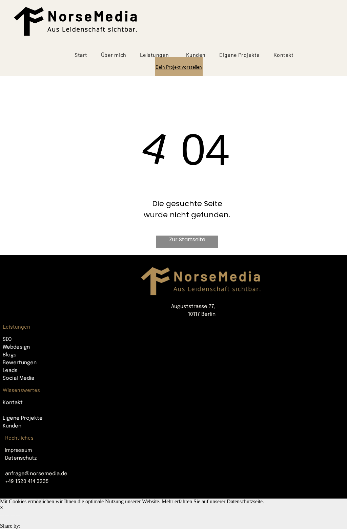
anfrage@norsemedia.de (36, 474)
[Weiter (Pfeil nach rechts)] (7, 521)
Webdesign (16, 347)
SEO (7, 339)
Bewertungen (20, 363)
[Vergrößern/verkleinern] (18, 515)
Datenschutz (21, 458)
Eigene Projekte (23, 418)
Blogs (9, 355)
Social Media (18, 378)
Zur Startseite (187, 239)
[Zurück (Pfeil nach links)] (2, 521)
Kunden (12, 426)
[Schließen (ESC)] (2, 515)
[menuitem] (81, 55)
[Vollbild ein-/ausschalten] (13, 515)
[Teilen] (7, 515)
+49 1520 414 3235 (27, 481)
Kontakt (13, 402)
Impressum (18, 450)
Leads (10, 370)
